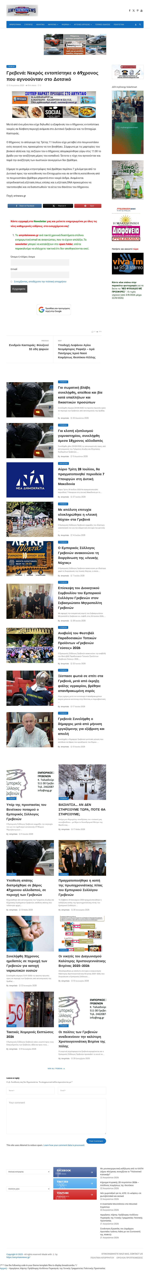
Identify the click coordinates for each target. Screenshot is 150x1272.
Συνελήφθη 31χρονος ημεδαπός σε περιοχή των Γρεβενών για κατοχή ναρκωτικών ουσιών (26, 963)
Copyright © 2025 (14, 1254)
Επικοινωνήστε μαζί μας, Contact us (122, 1254)
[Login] (136, 24)
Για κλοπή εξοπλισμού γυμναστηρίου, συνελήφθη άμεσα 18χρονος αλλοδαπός (80, 436)
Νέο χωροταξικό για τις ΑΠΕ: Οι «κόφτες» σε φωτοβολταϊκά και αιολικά (120, 1195)
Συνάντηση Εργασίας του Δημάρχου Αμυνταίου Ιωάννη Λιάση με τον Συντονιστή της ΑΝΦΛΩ (120, 1231)
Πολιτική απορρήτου (102, 1257)
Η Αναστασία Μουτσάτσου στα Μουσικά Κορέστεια (118, 1205)
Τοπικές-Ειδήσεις (102, 24)
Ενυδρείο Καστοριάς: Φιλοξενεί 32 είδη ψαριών (29, 347)
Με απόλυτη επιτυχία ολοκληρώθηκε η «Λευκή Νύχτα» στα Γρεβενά (77, 514)
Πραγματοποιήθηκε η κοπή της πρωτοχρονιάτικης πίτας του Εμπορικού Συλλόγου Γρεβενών (81, 887)
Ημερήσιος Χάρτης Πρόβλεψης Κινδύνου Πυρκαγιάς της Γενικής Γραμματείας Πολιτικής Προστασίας (121, 1217)
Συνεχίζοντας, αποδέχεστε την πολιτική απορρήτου (40, 281)
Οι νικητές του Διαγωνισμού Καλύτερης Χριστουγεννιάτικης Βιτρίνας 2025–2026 (82, 961)
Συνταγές (28, 24)
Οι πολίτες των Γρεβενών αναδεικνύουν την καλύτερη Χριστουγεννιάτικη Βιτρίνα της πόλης (82, 1039)
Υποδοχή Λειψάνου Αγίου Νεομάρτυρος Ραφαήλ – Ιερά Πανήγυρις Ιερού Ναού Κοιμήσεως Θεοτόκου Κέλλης (77, 351)
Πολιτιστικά (119, 24)
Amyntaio (65, 418)
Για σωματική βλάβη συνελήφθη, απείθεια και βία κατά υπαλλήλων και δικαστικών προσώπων (80, 394)
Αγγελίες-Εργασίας (82, 24)
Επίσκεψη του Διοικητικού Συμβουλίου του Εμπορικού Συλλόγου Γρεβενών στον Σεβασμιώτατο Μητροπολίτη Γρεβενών (80, 598)
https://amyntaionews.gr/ (18, 1257)
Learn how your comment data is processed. (64, 1145)
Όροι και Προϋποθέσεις (129, 1257)
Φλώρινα (65, 24)
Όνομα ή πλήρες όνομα (23, 256)
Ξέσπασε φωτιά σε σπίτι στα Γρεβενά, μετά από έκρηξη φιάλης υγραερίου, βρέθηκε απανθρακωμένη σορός (80, 683)
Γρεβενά (11, 66)
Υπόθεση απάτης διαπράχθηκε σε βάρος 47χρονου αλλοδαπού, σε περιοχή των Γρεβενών (26, 887)
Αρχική (3, 1268)
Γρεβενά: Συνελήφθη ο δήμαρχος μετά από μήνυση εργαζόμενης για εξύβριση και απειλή (81, 726)
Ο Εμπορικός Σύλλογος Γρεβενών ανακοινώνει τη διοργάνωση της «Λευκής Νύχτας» (78, 555)
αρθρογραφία (15, 24)
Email (14, 269)
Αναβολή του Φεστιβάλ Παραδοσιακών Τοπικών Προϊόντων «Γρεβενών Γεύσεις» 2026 (77, 640)
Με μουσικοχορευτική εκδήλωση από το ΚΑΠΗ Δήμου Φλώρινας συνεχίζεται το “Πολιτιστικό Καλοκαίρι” (121, 1171)
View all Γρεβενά (55, 1068)
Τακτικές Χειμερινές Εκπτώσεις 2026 (30, 1034)
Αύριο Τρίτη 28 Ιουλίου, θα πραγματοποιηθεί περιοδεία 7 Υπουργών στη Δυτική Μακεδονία (81, 476)
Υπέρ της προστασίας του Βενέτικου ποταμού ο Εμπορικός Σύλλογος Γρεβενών (26, 812)
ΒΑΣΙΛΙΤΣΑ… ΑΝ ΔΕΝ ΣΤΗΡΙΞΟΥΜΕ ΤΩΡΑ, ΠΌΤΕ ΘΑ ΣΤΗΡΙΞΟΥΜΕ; (82, 809)
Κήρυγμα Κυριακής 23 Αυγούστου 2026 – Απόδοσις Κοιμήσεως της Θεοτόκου (119, 1184)
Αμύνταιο (52, 24)
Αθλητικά (40, 24)
